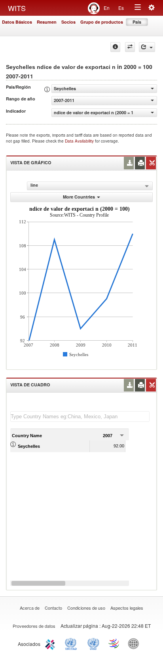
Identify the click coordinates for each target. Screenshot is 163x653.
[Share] (147, 47)
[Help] (115, 47)
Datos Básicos (17, 22)
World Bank (135, 643)
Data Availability (80, 141)
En (107, 7)
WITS (17, 8)
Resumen (47, 22)
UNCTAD (72, 643)
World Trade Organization (114, 643)
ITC (51, 643)
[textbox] (80, 416)
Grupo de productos (101, 22)
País (137, 22)
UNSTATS (93, 643)
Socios (68, 22)
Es (121, 7)
